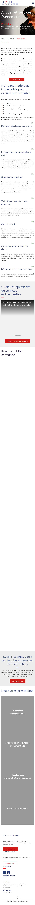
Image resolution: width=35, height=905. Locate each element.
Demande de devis (11, 849)
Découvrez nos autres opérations (17, 341)
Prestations (11, 38)
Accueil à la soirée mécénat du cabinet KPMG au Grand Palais (17, 303)
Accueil (3, 38)
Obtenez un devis (16, 79)
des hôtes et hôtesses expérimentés (18, 52)
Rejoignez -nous (10, 863)
